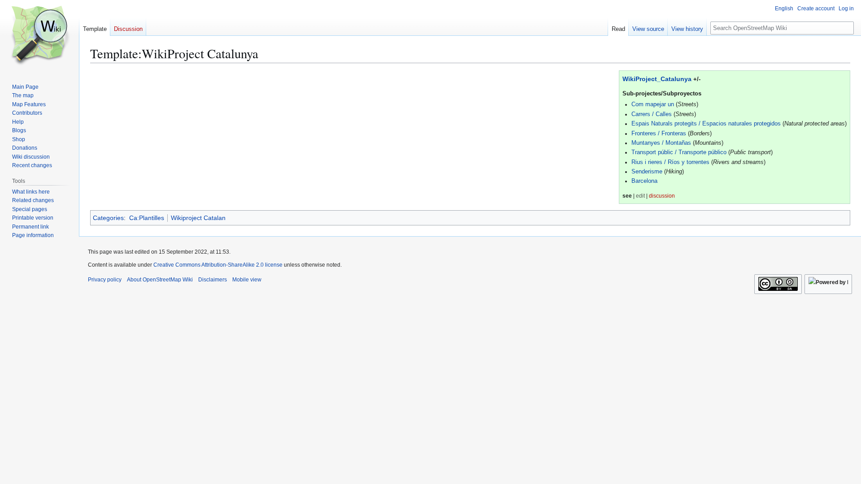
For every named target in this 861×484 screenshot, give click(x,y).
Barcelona (644, 181)
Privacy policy (105, 280)
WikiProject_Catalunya (656, 78)
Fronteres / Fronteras (658, 133)
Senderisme (646, 172)
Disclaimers (212, 280)
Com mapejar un (652, 104)
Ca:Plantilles (146, 217)
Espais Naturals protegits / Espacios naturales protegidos (706, 124)
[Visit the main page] (39, 36)
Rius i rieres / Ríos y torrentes (670, 162)
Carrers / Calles (651, 114)
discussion (662, 196)
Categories (108, 217)
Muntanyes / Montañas (661, 143)
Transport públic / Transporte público (678, 152)
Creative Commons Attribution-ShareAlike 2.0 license (218, 265)
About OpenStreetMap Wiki (160, 280)
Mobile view (246, 280)
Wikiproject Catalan (198, 217)
